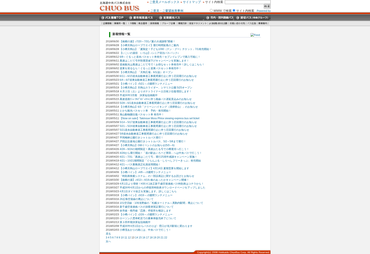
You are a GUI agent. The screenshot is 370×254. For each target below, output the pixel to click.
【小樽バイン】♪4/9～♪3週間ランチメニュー (145, 172)
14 (136, 237)
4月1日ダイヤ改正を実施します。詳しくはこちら (148, 191)
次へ (108, 241)
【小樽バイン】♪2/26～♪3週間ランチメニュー (146, 214)
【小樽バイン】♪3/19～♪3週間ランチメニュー (146, 195)
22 (165, 237)
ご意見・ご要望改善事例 (166, 10)
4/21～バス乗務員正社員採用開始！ (140, 164)
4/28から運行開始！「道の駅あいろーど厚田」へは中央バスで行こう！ (161, 152)
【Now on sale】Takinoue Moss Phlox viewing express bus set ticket (159, 118)
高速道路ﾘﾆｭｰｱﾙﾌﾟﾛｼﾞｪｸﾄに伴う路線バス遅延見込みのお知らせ (156, 99)
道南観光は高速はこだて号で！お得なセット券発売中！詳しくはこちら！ (162, 64)
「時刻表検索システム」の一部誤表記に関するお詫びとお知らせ (157, 176)
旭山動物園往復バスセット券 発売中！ (142, 114)
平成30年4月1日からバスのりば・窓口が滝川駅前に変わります (156, 226)
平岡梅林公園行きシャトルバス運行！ (141, 137)
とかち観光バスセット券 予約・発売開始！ (145, 110)
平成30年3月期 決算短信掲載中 (139, 95)
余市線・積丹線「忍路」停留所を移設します (145, 210)
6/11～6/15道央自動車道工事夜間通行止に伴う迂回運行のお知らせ (158, 76)
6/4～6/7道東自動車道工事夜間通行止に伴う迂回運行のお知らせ (157, 79)
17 (147, 237)
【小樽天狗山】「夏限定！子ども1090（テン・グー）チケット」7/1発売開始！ (166, 49)
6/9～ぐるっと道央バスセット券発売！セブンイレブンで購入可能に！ (160, 56)
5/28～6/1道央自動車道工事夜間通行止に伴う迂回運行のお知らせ (157, 102)
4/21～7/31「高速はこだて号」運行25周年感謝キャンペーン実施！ (158, 156)
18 (151, 237)
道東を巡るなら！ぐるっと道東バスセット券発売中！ (150, 68)
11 (125, 237)
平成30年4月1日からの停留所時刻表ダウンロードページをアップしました (162, 187)
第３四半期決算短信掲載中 (135, 222)
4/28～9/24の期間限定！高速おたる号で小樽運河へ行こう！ (154, 149)
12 (129, 237)
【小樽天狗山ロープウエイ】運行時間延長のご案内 (149, 45)
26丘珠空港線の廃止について (137, 199)
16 (143, 237)
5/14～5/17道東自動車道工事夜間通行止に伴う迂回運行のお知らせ (158, 122)
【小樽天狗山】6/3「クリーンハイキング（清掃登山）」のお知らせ (159, 106)
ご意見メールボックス (164, 2)
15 (140, 237)
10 (122, 237)
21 (162, 237)
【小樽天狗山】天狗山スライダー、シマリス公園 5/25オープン (156, 87)
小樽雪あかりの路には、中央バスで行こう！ (145, 229)
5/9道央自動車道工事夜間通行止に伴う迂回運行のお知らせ (154, 133)
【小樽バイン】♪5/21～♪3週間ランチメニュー (146, 83)
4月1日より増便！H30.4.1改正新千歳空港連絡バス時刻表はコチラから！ (162, 183)
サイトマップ (192, 2)
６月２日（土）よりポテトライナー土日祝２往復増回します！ (156, 91)
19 (154, 237)
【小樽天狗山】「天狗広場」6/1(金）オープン (146, 72)
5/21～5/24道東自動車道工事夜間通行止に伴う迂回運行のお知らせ (158, 126)
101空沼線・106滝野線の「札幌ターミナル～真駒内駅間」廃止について (161, 202)
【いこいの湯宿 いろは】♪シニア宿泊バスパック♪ (149, 52)
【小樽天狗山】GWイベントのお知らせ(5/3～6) (147, 145)
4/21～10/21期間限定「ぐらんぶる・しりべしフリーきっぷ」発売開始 (160, 160)
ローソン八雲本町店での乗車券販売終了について (148, 218)
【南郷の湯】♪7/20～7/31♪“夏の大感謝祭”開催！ (147, 41)
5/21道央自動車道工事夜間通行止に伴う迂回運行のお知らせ (154, 129)
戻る (108, 233)
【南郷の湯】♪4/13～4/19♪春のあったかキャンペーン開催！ (154, 179)
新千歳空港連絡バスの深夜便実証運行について (147, 206)
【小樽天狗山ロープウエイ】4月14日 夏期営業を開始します (154, 168)
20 (158, 237)
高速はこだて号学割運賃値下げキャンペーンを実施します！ (154, 60)
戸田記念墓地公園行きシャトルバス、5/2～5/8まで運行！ (153, 141)
